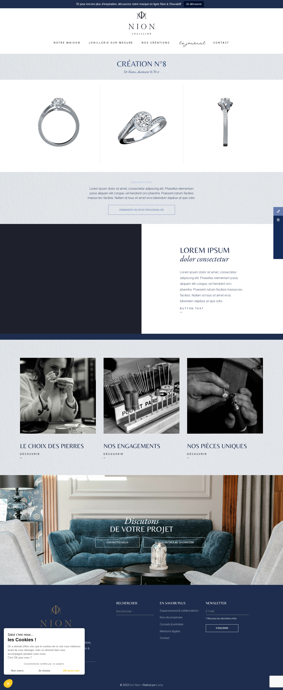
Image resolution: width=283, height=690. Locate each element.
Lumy (159, 685)
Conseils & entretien (171, 624)
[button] (141, 210)
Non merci (17, 670)
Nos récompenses (171, 617)
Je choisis (44, 670)
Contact (164, 638)
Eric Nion (135, 685)
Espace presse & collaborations (179, 610)
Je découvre (194, 4)
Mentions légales (170, 631)
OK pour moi (71, 670)
